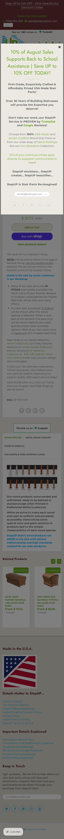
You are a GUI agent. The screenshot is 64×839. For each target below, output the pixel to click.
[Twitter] (14, 205)
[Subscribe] (46, 194)
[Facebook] (23, 205)
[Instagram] (40, 205)
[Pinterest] (31, 205)
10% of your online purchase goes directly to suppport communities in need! (32, 158)
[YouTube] (48, 205)
